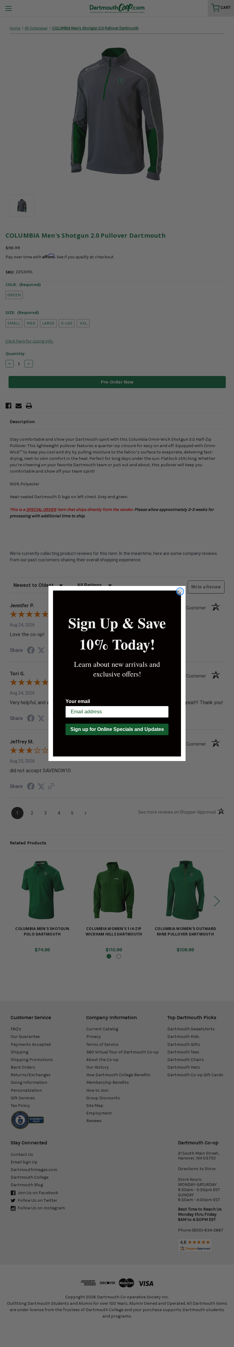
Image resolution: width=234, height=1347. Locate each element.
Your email (78, 701)
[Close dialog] (180, 591)
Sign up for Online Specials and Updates (117, 729)
